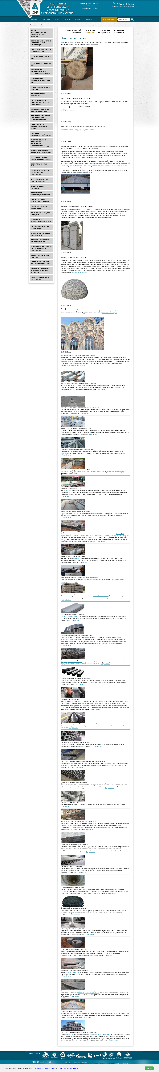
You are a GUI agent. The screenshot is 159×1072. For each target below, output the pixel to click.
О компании (33, 25)
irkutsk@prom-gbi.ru (67, 110)
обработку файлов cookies (46, 1068)
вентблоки (78, 558)
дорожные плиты (74, 1013)
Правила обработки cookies (107, 1063)
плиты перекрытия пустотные (88, 993)
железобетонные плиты (113, 765)
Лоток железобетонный (69, 616)
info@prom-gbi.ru (90, 8)
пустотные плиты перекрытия (99, 1034)
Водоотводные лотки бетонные (71, 662)
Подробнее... (101, 389)
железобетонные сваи (100, 596)
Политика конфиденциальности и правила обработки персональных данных (83, 1063)
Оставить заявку (109, 19)
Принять (149, 1068)
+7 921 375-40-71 (124, 3)
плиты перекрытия (73, 972)
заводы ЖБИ (69, 1034)
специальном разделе (79, 272)
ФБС (67, 490)
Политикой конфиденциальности (70, 1068)
